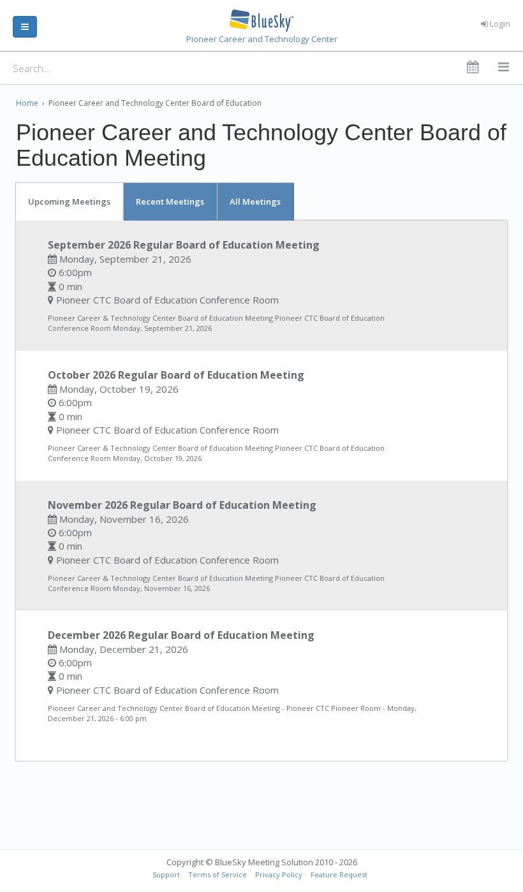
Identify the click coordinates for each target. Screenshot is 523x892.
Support (166, 874)
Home (27, 103)
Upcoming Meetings (69, 201)
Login (499, 23)
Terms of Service (217, 874)
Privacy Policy (278, 874)
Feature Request (339, 874)
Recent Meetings (170, 201)
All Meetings (255, 201)
